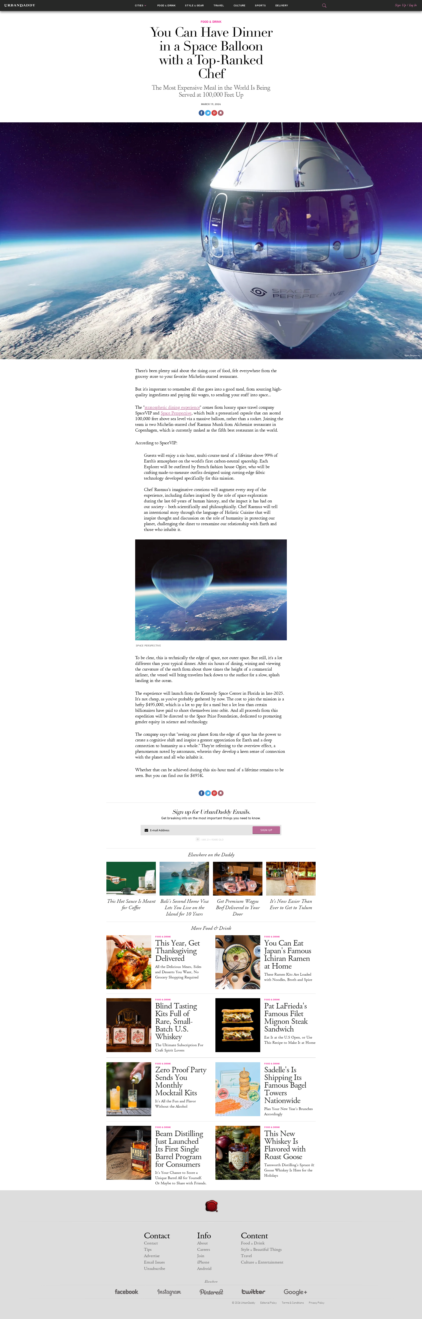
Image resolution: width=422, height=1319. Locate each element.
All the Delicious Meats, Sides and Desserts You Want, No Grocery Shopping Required (178, 972)
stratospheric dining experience (172, 407)
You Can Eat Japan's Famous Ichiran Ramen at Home (287, 955)
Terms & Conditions (293, 1302)
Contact (151, 1243)
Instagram (169, 1292)
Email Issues (154, 1262)
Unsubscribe (154, 1269)
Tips (147, 1250)
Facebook (127, 1292)
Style (194, 5)
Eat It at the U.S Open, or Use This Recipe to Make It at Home (289, 1040)
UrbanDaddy (19, 5)
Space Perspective (176, 413)
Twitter (253, 1292)
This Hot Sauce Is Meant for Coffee (131, 904)
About (202, 1243)
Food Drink (166, 5)
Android (204, 1269)
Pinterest (211, 1292)
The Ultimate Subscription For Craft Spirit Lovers (179, 1047)
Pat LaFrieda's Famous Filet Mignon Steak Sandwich (285, 1018)
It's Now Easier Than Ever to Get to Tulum (291, 904)
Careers (203, 1250)
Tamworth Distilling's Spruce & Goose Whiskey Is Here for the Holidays (289, 1170)
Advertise (152, 1256)
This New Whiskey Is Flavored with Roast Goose (285, 1145)
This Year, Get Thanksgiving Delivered (177, 951)
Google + (295, 1292)
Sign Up (400, 5)
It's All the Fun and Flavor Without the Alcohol (175, 1104)
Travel (218, 5)
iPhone (203, 1262)
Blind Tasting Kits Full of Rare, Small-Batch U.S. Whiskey (176, 1021)
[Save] (221, 113)
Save (214, 113)
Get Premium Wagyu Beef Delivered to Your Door (238, 907)
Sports (260, 5)
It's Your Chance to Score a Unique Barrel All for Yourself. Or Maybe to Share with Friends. (181, 1178)
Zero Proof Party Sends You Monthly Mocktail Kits (180, 1081)
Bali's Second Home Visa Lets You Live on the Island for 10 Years (184, 907)
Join (200, 1256)
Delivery (281, 5)
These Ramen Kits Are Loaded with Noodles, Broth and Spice (288, 977)
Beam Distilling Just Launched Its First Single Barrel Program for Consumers (179, 1149)
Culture (240, 5)
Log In (413, 5)
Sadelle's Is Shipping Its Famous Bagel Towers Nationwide (285, 1085)
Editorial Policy (268, 1302)
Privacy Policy (316, 1302)
